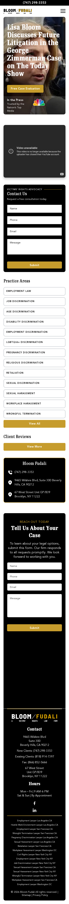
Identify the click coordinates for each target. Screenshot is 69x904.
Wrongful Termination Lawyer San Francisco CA (35, 833)
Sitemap (26, 895)
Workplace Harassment (23, 404)
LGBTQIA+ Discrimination (24, 342)
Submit (34, 265)
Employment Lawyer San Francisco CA (35, 829)
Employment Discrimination (27, 332)
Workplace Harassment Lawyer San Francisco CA (34, 880)
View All (34, 423)
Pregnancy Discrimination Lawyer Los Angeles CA (35, 838)
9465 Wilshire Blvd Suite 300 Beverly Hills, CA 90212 (34, 741)
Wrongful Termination (23, 414)
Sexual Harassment (20, 393)
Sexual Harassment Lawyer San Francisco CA (35, 867)
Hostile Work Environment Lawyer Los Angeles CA (34, 825)
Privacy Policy (40, 895)
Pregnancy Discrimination (25, 353)
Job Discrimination (20, 301)
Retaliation (15, 373)
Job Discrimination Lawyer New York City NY (34, 863)
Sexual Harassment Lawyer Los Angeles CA (34, 842)
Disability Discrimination (25, 322)
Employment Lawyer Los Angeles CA (34, 821)
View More (34, 446)
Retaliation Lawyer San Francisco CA (34, 846)
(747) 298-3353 (34, 2)
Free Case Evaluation (25, 88)
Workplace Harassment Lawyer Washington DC (35, 850)
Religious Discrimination (24, 363)
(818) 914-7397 (44, 756)
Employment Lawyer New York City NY (34, 859)
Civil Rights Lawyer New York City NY (34, 855)
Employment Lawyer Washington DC (34, 884)
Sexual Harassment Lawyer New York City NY (34, 872)
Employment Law (18, 291)
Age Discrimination (20, 312)
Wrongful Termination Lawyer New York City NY (34, 876)
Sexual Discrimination (22, 383)
